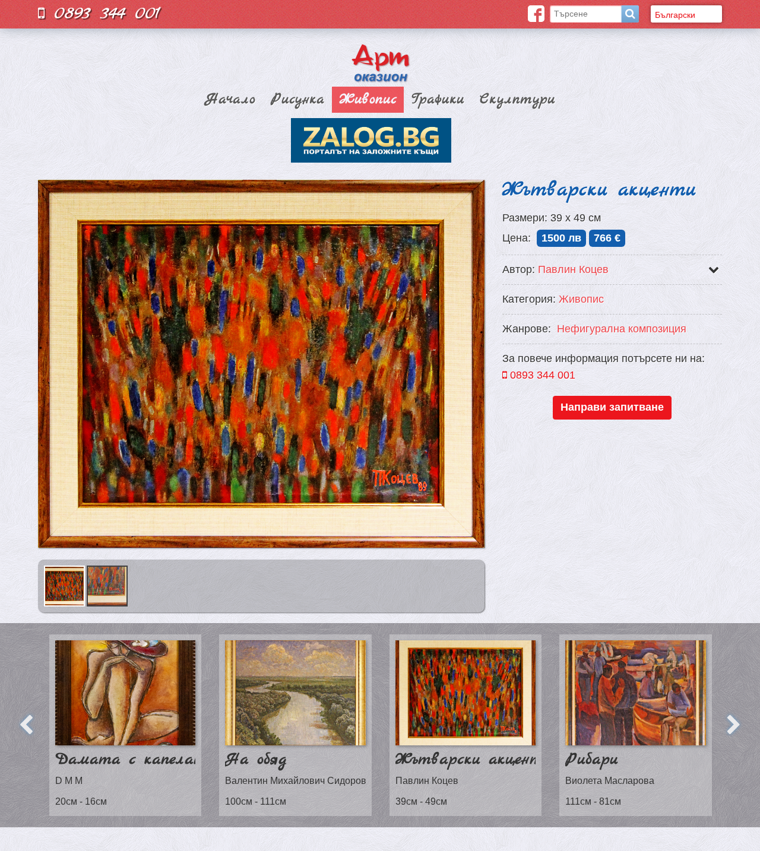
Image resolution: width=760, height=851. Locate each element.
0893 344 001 (102, 13)
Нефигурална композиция (621, 329)
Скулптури (517, 99)
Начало (230, 99)
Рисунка (297, 99)
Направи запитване (612, 407)
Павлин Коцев (573, 269)
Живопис (368, 99)
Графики (437, 99)
